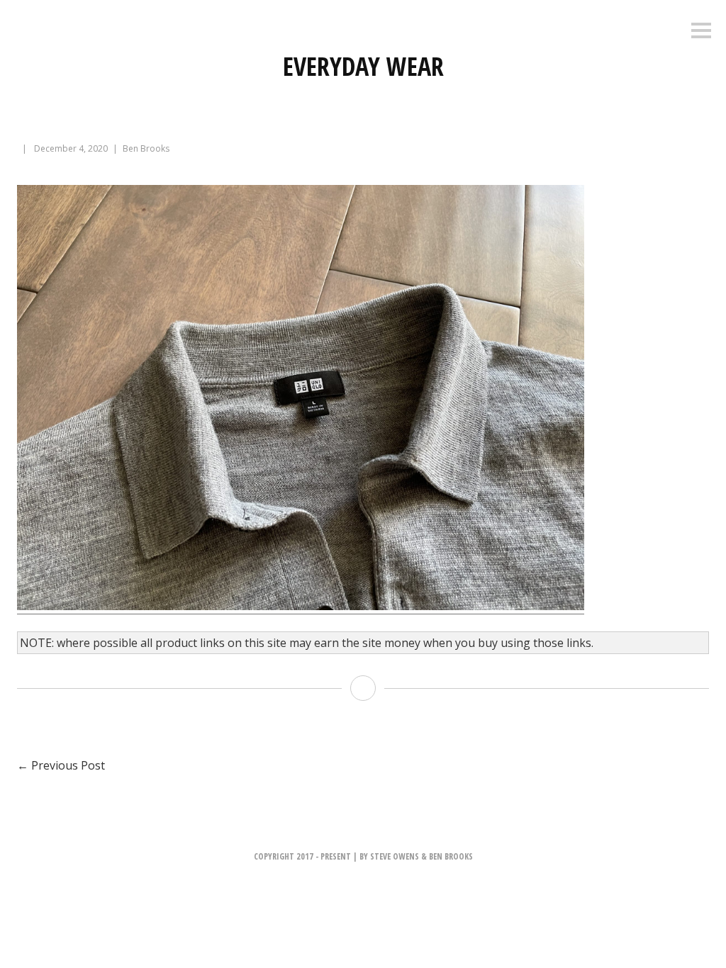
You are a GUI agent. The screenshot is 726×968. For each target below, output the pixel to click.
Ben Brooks (146, 148)
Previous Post (61, 765)
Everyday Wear (363, 66)
